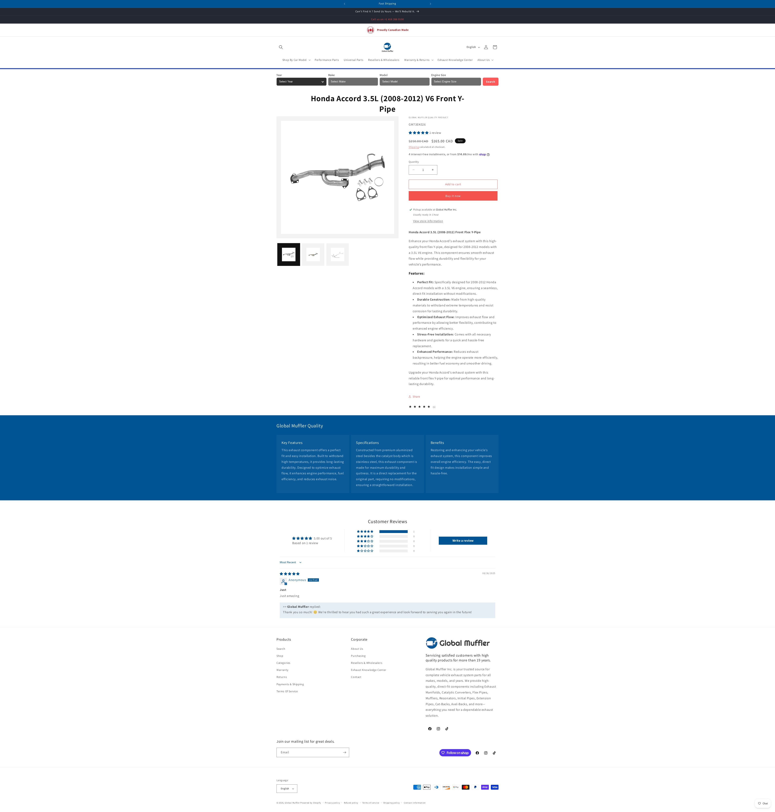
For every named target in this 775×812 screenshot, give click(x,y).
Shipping (414, 146)
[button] (280, 47)
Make (331, 75)
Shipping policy (391, 802)
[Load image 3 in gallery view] (337, 254)
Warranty (282, 670)
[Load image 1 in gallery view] (289, 254)
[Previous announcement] (344, 4)
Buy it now (453, 196)
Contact (356, 677)
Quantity (414, 161)
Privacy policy (332, 802)
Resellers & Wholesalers (366, 663)
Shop (279, 656)
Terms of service (370, 802)
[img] (290, 574)
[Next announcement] (430, 4)
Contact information (415, 802)
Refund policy (351, 802)
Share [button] (416, 396)
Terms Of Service (287, 691)
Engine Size (438, 75)
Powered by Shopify (310, 802)
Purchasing (358, 656)
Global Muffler (292, 802)
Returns (281, 677)
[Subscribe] (344, 752)
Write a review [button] (463, 540)
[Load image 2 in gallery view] (313, 254)
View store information (428, 221)
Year (279, 75)
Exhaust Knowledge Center (368, 670)
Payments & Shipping (290, 684)
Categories (283, 663)
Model (384, 75)
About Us (357, 649)
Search (490, 81)
